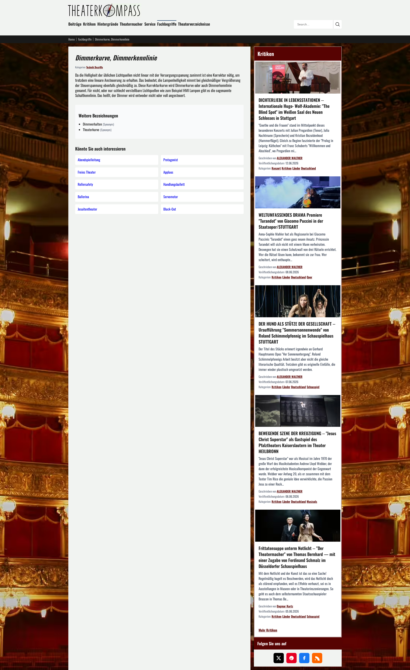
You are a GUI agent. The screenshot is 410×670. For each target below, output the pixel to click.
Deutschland (308, 168)
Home (71, 39)
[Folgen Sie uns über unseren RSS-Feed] (317, 658)
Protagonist (170, 159)
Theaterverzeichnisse (194, 24)
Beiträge (74, 24)
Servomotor (170, 196)
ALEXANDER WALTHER (289, 158)
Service (149, 24)
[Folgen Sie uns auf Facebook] (304, 658)
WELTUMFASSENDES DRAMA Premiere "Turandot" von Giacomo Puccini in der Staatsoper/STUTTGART (291, 221)
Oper (309, 277)
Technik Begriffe (94, 67)
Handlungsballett (174, 184)
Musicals (312, 501)
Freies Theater (87, 172)
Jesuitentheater (87, 209)
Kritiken (89, 24)
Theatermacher (131, 24)
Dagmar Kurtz (285, 606)
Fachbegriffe (166, 24)
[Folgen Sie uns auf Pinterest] (291, 658)
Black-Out (169, 209)
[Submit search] (337, 24)
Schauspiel (313, 387)
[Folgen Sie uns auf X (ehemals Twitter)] (279, 658)
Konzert (276, 168)
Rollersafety (85, 184)
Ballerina (83, 196)
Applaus (168, 172)
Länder (296, 168)
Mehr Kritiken (268, 630)
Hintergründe (107, 24)
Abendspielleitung (89, 159)
